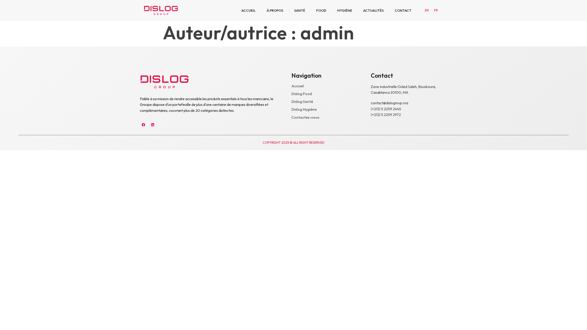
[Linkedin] (152, 124)
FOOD (321, 10)
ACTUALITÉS (373, 10)
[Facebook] (143, 124)
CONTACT (403, 10)
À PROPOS (275, 10)
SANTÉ (299, 10)
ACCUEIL (248, 10)
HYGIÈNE (344, 10)
